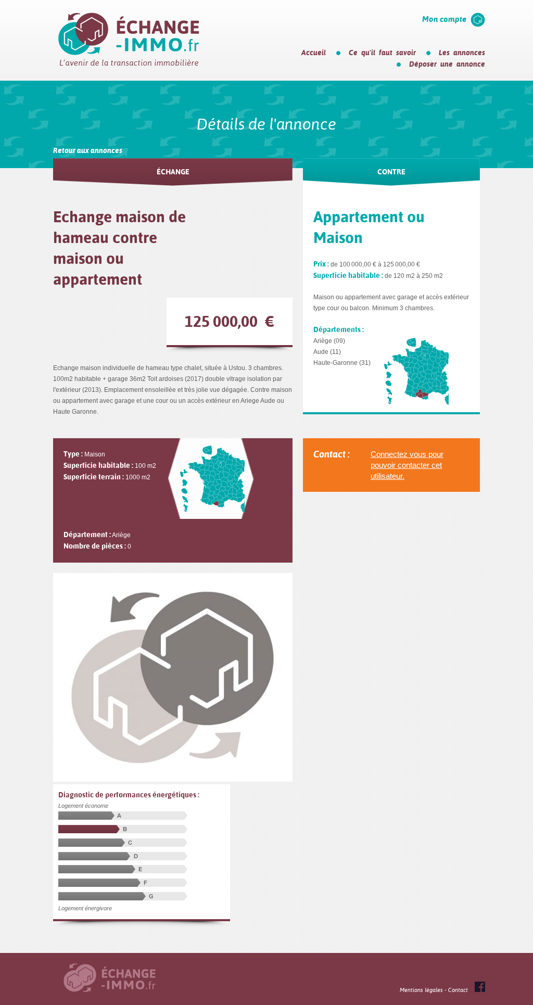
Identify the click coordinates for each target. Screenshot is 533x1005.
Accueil (313, 52)
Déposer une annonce (447, 64)
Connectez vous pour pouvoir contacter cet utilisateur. (407, 465)
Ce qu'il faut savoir (382, 52)
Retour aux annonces (87, 150)
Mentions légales (421, 990)
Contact (458, 990)
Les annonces (462, 52)
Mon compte (444, 19)
